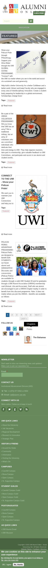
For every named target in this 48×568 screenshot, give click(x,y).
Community (6, 451)
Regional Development (11, 432)
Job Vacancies (8, 428)
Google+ (15, 409)
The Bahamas (39, 337)
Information (6, 455)
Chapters (31, 324)
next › (38, 315)
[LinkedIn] (11, 335)
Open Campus (7, 478)
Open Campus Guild (10, 497)
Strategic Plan (7, 439)
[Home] (25, 9)
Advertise (44, 549)
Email (4, 371)
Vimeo (21, 409)
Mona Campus (8, 474)
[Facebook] (8, 330)
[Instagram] (5, 335)
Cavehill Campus (8, 471)
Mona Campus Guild (10, 494)
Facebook (3, 409)
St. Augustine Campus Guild (13, 501)
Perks (29, 329)
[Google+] (21, 330)
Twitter (9, 409)
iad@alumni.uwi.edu (18, 395)
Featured (11, 101)
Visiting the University (10, 458)
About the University (10, 425)
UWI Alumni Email (9, 529)
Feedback (36, 549)
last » (24, 319)
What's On (6, 462)
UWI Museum (7, 533)
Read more (8, 106)
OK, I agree (6, 565)
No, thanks (18, 565)
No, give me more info (9, 560)
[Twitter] (15, 330)
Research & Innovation (11, 435)
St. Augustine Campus (11, 481)
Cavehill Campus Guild (11, 490)
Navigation (24, 28)
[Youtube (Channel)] (17, 335)
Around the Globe (9, 448)
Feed (26, 409)
